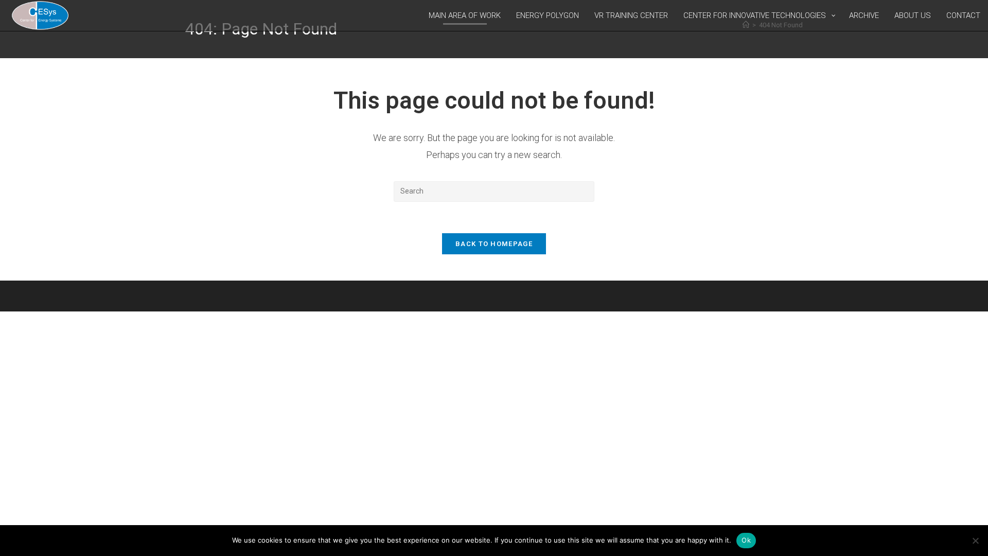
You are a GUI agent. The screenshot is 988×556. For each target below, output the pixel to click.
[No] (975, 540)
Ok (746, 540)
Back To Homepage (494, 244)
